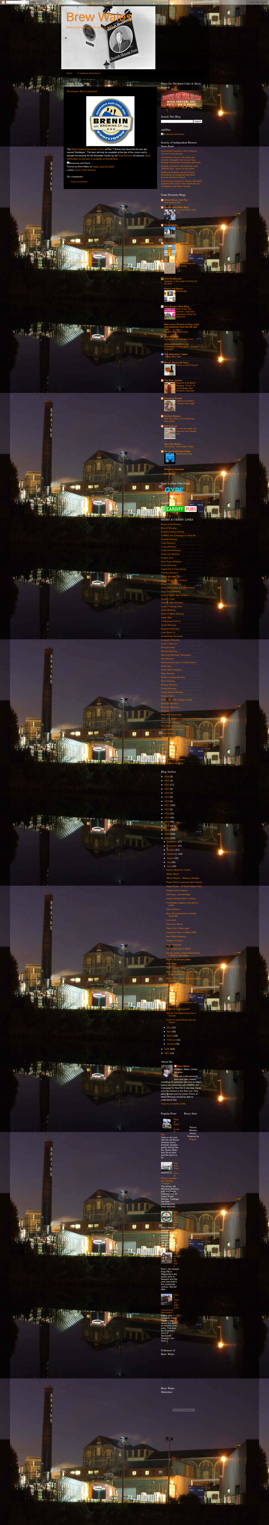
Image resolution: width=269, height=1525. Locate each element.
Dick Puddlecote (173, 279)
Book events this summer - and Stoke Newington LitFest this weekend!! (186, 313)
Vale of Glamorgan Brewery (174, 744)
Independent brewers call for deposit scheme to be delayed (179, 152)
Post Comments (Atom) (91, 249)
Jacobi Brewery (168, 625)
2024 (167, 776)
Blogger (192, 1139)
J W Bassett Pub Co (171, 621)
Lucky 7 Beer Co (169, 644)
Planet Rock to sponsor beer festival (184, 882)
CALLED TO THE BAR (175, 261)
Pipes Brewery (168, 681)
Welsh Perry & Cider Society (175, 756)
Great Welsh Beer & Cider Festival (178, 588)
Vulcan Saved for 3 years (178, 870)
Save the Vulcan (172, 444)
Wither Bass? (172, 874)
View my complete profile (173, 1104)
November (172, 846)
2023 (167, 780)
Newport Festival (174, 940)
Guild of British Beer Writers (174, 595)
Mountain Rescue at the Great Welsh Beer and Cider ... (181, 990)
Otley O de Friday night (177, 928)
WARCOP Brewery (170, 752)
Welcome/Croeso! (184, 454)
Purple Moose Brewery (172, 692)
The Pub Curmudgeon (176, 243)
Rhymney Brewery (170, 707)
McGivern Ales (168, 647)
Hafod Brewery (168, 610)
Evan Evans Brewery (171, 561)
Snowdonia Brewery (171, 722)
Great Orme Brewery (171, 584)
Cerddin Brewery (169, 539)
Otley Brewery (168, 673)
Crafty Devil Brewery (171, 550)
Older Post (147, 243)
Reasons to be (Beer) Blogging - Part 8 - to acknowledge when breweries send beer (185, 387)
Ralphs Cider (167, 696)
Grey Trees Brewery (171, 591)
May (169, 1027)
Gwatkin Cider (168, 599)
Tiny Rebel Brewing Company (175, 726)
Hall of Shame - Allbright (176, 1218)
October (171, 850)
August (170, 858)
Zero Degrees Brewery (172, 763)
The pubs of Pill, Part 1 (176, 1259)
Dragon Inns (167, 558)
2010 (167, 834)
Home (70, 73)
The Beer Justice (173, 380)
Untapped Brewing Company (175, 741)
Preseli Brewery (168, 688)
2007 (167, 1053)
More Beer (171, 963)
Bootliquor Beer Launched (82, 91)
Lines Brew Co (168, 632)
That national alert (172, 202)
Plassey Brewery (169, 685)
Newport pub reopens (177, 890)
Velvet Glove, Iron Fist (176, 200)
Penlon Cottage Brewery (173, 677)
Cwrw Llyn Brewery (170, 554)
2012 (167, 826)
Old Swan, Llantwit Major (178, 894)
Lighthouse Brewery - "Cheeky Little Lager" (185, 402)
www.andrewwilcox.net (176, 344)
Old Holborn (170, 426)
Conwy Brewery (168, 547)
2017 (167, 805)
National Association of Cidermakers (178, 662)
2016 (167, 809)
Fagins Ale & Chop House (173, 569)
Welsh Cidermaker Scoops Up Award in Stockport (181, 997)
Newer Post (74, 243)
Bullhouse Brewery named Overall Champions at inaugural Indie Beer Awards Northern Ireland (178, 175)
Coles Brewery (168, 543)
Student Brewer (172, 416)
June (169, 866)
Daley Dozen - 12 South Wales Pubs (184, 886)
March (170, 1036)
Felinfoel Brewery (169, 573)
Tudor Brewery (168, 733)
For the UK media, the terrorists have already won (186, 431)
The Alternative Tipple (176, 354)
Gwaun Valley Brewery (172, 603)
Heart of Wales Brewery (172, 614)
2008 (167, 1049)
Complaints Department (88, 73)
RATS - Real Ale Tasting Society (176, 700)
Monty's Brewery (169, 651)
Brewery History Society (172, 532)
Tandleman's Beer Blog (176, 207)
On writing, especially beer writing (186, 264)
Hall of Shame (173, 909)
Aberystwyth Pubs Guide (177, 451)
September (172, 854)
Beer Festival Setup (176, 968)
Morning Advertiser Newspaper (176, 655)
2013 (167, 822)
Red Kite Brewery (169, 703)
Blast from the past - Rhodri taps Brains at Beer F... (182, 973)
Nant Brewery (125, 155)
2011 (167, 830)
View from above (174, 924)
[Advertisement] (110, 215)
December (172, 841)
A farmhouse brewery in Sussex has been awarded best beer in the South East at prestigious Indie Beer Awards (181, 183)
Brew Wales (99, 17)
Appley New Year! (173, 357)
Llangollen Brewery (170, 640)
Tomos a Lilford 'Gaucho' (187, 365)
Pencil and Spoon (173, 289)
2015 (167, 813)
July (169, 862)
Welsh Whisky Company (173, 759)
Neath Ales (166, 666)
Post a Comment (79, 182)
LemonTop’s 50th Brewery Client (178, 339)
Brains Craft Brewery (171, 524)
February (172, 1040)
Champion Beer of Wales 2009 (181, 932)
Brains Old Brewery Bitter (178, 959)
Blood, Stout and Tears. (176, 362)
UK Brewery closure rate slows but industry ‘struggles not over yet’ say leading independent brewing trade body (181, 160)
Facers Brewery (169, 565)
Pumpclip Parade (173, 398)
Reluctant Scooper (174, 469)
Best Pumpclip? (174, 945)
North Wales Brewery (171, 670)
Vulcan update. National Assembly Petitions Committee (183, 954)
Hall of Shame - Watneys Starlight (182, 878)
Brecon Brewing (169, 528)
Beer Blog (169, 474)
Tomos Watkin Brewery (172, 729)
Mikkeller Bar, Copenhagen (176, 332)
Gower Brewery (168, 576)
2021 (167, 789)
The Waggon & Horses (186, 227)
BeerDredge (181, 291)
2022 (167, 785)
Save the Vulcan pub (171, 715)
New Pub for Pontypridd (178, 1009)
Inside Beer (166, 617)
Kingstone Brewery (170, 629)
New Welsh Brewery (176, 936)
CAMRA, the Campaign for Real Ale (178, 535)
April (169, 1031)
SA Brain (165, 711)
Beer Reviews (171, 337)
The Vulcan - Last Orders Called (178, 446)
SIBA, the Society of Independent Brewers (181, 718)
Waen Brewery (168, 748)
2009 (167, 838)
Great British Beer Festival (174, 580)
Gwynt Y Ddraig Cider (171, 606)
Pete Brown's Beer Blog (176, 306)
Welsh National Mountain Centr (87, 149)
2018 (167, 801)
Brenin (78, 170)
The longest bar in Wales (178, 949)
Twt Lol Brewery (169, 737)
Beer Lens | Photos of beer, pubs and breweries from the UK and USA (181, 327)
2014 (167, 817)
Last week (171, 920)
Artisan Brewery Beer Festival (180, 898)
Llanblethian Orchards (172, 636)
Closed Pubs (171, 225)
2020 (167, 793)
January (171, 1044)
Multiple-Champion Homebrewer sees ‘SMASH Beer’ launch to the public (179, 167)
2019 (167, 797)
